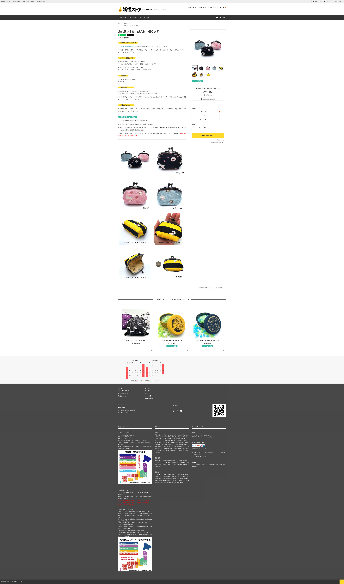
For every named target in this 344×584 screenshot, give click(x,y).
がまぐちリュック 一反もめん (136, 340)
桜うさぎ (138, 26)
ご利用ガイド (122, 17)
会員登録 (338, 1)
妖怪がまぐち (127, 23)
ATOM (123, 407)
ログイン (327, 1)
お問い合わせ (132, 17)
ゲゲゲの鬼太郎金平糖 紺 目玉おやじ (208, 340)
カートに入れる (209, 135)
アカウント (317, 1)
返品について (220, 140)
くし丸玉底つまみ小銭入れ (125, 46)
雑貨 (125, 26)
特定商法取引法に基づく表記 (126, 410)
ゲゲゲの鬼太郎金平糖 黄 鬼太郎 (172, 340)
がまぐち (131, 26)
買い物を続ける (220, 287)
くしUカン (140, 519)
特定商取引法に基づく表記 (217, 142)
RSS (119, 407)
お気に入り (208, 95)
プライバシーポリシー (124, 412)
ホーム (119, 23)
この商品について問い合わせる (205, 287)
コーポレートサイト (145, 17)
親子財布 (132, 519)
